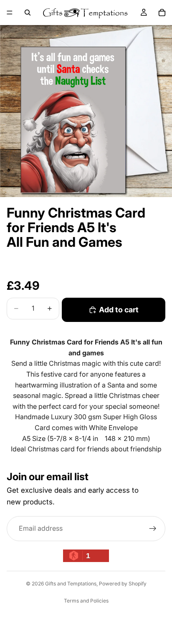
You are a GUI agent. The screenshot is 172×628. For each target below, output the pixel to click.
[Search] (27, 12)
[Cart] (162, 12)
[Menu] (9, 12)
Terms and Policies (86, 601)
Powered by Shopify (123, 583)
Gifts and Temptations (70, 583)
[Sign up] (153, 528)
